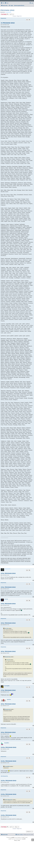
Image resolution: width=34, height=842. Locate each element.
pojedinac (9, 699)
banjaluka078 (8, 12)
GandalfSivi (6, 742)
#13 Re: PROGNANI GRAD (8, 794)
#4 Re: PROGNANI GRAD (8, 603)
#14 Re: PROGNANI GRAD (8, 815)
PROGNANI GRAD (7, 10)
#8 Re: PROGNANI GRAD (8, 704)
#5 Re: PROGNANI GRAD (8, 623)
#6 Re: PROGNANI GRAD (8, 651)
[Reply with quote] (27, 20)
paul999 (24, 838)
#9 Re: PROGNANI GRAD (8, 732)
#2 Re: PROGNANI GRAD (8, 573)
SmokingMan (6, 685)
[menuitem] (2, 3)
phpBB (12, 837)
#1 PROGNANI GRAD (8, 23)
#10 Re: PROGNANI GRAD (8, 747)
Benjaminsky (3, 18)
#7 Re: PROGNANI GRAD (8, 690)
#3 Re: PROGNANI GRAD (8, 587)
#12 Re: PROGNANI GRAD (8, 780)
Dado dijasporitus (9, 799)
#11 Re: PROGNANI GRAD (8, 761)
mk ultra (6, 599)
